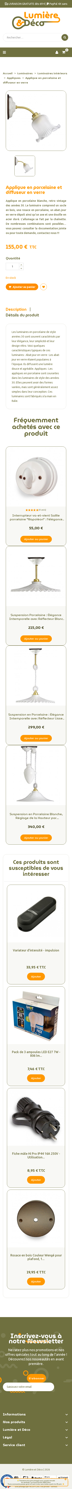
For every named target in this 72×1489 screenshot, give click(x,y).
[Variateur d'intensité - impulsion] (36, 913)
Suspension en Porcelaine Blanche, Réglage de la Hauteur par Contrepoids (36, 816)
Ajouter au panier (23, 286)
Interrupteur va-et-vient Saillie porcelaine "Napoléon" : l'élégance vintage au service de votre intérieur (36, 517)
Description (16, 309)
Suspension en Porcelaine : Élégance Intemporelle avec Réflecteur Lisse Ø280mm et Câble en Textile (36, 716)
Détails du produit (22, 315)
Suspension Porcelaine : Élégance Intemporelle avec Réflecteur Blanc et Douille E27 (36, 617)
